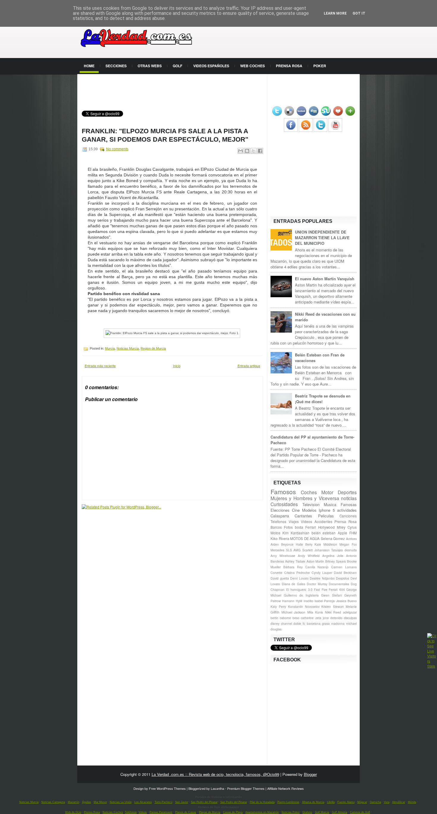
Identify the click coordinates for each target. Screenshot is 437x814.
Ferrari (310, 527)
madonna (338, 623)
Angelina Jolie (332, 555)
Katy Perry (278, 606)
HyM (299, 601)
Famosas (349, 504)
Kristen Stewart (332, 606)
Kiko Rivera (280, 538)
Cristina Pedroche (297, 572)
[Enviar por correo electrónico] (240, 151)
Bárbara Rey (293, 567)
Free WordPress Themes (167, 788)
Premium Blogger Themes (246, 788)
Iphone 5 (327, 510)
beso (296, 618)
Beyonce (287, 544)
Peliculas (326, 516)
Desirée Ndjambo (322, 578)
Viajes (294, 521)
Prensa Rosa (289, 65)
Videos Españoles (211, 65)
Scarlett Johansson (316, 550)
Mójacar (362, 802)
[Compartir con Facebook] (260, 151)
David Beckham (345, 572)
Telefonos (278, 521)
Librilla (331, 802)
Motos (275, 532)
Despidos (342, 578)
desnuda (351, 550)
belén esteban (324, 532)
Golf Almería (339, 812)
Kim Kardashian (295, 532)
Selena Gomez (333, 538)
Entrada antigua (249, 365)
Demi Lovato (299, 578)
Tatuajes (337, 550)
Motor (327, 492)
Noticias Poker (291, 812)
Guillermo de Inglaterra (301, 595)
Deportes (347, 492)
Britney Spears (335, 561)
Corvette (276, 572)
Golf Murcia (322, 812)
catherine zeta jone (314, 618)
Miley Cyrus (347, 527)
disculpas (350, 618)
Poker (319, 65)
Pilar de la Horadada (262, 802)
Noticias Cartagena (53, 802)
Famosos (283, 491)
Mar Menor (100, 802)
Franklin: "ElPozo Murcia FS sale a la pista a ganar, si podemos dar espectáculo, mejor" (165, 135)
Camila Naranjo (317, 567)
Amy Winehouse (283, 555)
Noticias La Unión (121, 802)
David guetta (280, 578)
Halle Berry (304, 544)
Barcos (276, 527)
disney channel (281, 623)
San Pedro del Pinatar (204, 802)
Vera (386, 802)
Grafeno (307, 812)
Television (311, 504)
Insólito (308, 601)
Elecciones (280, 510)
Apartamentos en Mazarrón (262, 812)
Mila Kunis (315, 612)
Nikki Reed (333, 612)
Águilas (86, 802)
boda (299, 527)
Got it (359, 13)
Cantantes (303, 516)
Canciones (348, 516)
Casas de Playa (233, 812)
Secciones (116, 65)
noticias (349, 498)
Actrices (351, 538)
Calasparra (280, 516)
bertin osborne (281, 618)
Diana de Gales (293, 584)
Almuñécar (398, 802)
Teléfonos (131, 812)
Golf (177, 65)
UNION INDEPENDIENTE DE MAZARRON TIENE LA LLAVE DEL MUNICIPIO (322, 237)
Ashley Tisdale (295, 561)
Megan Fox (348, 544)
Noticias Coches (113, 812)
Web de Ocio (73, 812)
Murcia (110, 348)
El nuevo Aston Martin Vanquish (324, 278)
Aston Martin (315, 561)
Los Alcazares (143, 802)
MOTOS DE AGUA (305, 538)
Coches (309, 492)
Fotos (288, 527)
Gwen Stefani (331, 595)
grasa (326, 623)
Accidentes (323, 521)
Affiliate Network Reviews (285, 788)
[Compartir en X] (254, 151)
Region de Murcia (153, 348)
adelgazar (350, 612)
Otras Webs (150, 65)
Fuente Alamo (346, 802)
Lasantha (217, 788)
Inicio (176, 365)
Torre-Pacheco (163, 802)
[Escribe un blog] (247, 151)
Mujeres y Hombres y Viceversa (305, 498)
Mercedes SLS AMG (286, 550)
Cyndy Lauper (322, 572)
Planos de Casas (185, 812)
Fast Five (320, 589)
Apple (342, 532)
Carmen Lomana (344, 567)
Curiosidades (284, 504)
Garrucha (375, 802)
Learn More (335, 13)
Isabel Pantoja (325, 601)
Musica (330, 504)
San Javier (181, 802)
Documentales (339, 584)
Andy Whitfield (309, 555)
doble (297, 623)
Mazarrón (73, 802)
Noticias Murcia (128, 348)
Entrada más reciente (100, 365)
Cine (296, 510)
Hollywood (326, 527)
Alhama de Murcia (313, 802)
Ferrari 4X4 (337, 589)
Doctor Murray (317, 584)
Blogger (310, 774)
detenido (336, 618)
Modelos (309, 510)
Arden (275, 544)
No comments (117, 149)
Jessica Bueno (346, 601)
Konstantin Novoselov (304, 606)
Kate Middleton (326, 544)
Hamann (288, 601)
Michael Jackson (294, 612)
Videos (306, 521)
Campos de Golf (360, 812)
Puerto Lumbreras (288, 802)
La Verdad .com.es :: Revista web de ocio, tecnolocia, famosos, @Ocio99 (215, 774)
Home (89, 65)
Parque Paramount (161, 812)
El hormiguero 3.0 (299, 589)
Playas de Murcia (209, 812)
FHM (353, 532)
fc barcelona (311, 623)
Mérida (412, 802)
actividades (347, 510)
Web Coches (252, 65)
